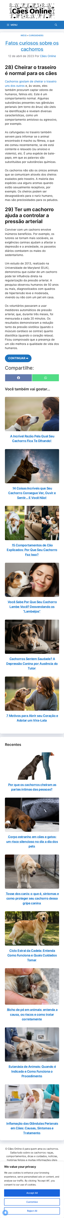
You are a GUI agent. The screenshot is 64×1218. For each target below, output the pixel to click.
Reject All (32, 1210)
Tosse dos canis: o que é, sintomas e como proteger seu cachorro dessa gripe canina (32, 898)
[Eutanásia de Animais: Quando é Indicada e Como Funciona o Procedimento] (32, 1059)
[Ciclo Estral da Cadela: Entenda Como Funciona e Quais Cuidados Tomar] (32, 943)
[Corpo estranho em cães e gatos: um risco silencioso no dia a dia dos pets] (32, 829)
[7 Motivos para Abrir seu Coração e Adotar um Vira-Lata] (32, 708)
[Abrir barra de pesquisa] (56, 25)
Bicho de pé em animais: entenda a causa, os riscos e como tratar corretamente (32, 1014)
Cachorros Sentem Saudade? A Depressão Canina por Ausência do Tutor (32, 663)
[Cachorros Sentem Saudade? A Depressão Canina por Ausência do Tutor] (32, 651)
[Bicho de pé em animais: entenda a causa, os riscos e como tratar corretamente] (32, 1002)
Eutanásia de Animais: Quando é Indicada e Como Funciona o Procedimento (32, 1071)
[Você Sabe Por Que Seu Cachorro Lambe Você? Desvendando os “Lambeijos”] (32, 594)
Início (24, 35)
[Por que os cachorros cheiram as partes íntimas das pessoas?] (32, 777)
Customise (32, 1201)
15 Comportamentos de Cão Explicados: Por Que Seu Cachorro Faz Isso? (32, 550)
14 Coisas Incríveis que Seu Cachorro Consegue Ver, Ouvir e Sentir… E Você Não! (32, 493)
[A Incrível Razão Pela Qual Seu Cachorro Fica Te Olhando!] (32, 428)
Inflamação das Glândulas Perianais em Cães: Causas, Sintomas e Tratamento (32, 1128)
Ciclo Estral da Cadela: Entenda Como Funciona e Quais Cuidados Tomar (32, 955)
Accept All (32, 1192)
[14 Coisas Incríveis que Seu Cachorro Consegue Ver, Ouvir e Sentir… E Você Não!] (32, 481)
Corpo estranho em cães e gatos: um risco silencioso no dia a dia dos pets (32, 841)
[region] (32, 1189)
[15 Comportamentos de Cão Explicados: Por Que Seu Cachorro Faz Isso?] (32, 537)
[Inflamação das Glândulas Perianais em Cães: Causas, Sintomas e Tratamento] (32, 1116)
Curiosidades (36, 35)
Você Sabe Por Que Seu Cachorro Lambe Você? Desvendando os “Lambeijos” (32, 606)
